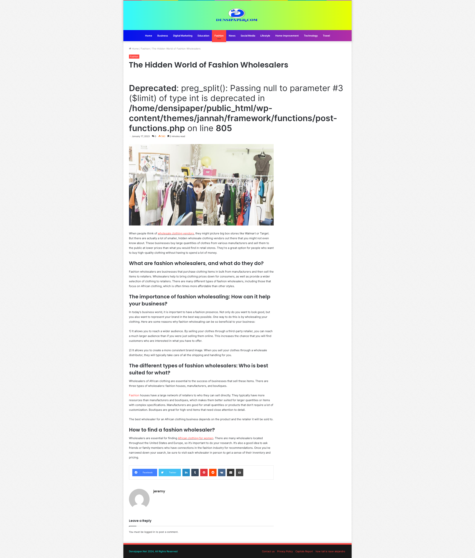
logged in (149, 531)
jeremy (159, 491)
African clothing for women (195, 438)
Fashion (219, 35)
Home (148, 35)
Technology (311, 35)
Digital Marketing (182, 35)
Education (203, 35)
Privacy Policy (285, 551)
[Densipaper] (237, 15)
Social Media (248, 35)
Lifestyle (265, 35)
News (232, 35)
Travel (326, 35)
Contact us (268, 551)
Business (162, 35)
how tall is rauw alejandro (330, 551)
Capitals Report (304, 551)
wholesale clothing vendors (176, 233)
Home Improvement (287, 35)
